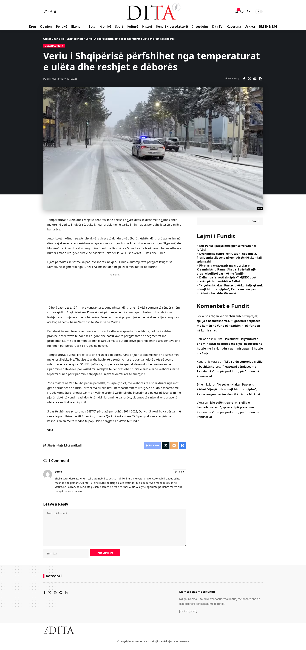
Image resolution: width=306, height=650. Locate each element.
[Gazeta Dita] (153, 11)
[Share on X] (249, 79)
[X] (50, 592)
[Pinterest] (61, 592)
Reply (181, 471)
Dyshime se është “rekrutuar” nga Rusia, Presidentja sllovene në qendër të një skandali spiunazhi (229, 257)
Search (255, 221)
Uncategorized (54, 45)
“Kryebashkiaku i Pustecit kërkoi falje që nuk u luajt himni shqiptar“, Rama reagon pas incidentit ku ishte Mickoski (230, 289)
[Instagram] (55, 11)
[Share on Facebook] (243, 79)
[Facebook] (51, 11)
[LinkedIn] (66, 592)
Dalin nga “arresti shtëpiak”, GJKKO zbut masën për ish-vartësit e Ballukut (226, 279)
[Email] (254, 79)
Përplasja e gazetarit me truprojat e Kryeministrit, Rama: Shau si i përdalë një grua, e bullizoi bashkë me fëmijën (226, 269)
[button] (46, 11)
